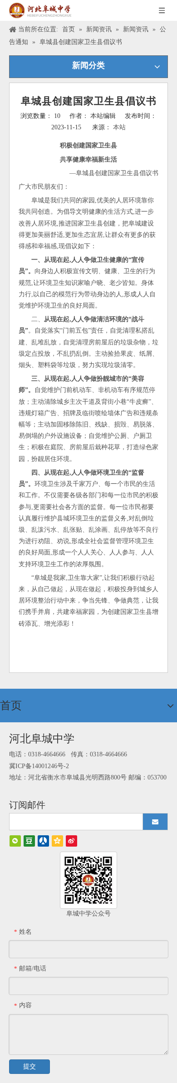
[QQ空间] (57, 841)
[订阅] (155, 821)
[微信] (15, 841)
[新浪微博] (71, 841)
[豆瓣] (29, 841)
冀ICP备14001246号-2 (39, 766)
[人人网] (43, 841)
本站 (119, 127)
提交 (29, 1066)
